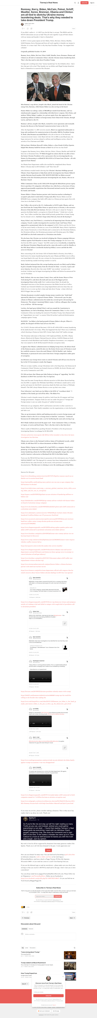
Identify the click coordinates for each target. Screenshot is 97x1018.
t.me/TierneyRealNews (38, 876)
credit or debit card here (44, 857)
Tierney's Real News (29, 23)
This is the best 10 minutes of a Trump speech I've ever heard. (37, 965)
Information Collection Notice (48, 1000)
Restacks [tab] (31, 928)
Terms (53, 1007)
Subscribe (84, 2)
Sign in (92, 2)
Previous (26, 918)
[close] (63, 976)
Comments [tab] (24, 928)
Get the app (56, 1011)
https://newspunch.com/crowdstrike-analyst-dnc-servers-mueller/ (41, 546)
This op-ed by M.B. (26, 954)
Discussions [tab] (32, 947)
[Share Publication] (78, 2)
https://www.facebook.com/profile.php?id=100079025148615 (40, 878)
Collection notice (60, 1007)
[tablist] (27, 928)
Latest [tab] (26, 947)
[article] (48, 955)
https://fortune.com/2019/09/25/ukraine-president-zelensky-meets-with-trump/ (46, 691)
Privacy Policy (60, 1000)
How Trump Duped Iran (29, 973)
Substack (41, 1014)
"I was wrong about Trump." (30, 952)
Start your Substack (44, 1011)
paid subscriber (70, 855)
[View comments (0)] (27, 28)
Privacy (49, 1007)
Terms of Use (56, 999)
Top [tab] (23, 947)
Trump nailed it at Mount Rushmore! (33, 963)
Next (71, 918)
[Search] (75, 2)
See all (24, 984)
